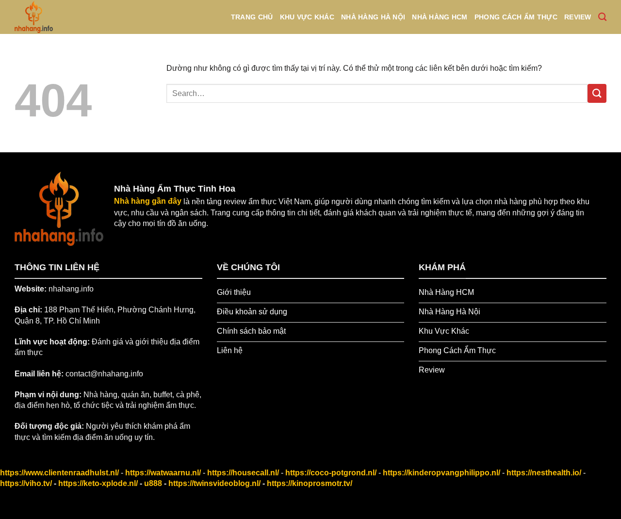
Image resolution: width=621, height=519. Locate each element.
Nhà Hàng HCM (439, 17)
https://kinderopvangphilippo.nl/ (441, 473)
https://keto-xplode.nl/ (98, 483)
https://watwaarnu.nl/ (163, 473)
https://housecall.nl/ (243, 473)
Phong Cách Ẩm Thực (515, 17)
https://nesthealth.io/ (544, 473)
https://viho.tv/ (26, 483)
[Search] (602, 17)
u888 (153, 483)
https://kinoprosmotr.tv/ (309, 483)
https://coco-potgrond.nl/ (330, 473)
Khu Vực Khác (307, 17)
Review (577, 17)
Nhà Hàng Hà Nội (373, 17)
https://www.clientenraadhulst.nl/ (59, 473)
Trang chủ (252, 17)
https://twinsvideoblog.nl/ (214, 483)
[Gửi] (597, 93)
